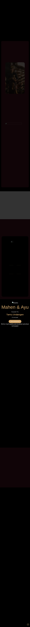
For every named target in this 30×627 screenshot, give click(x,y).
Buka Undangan (15, 321)
